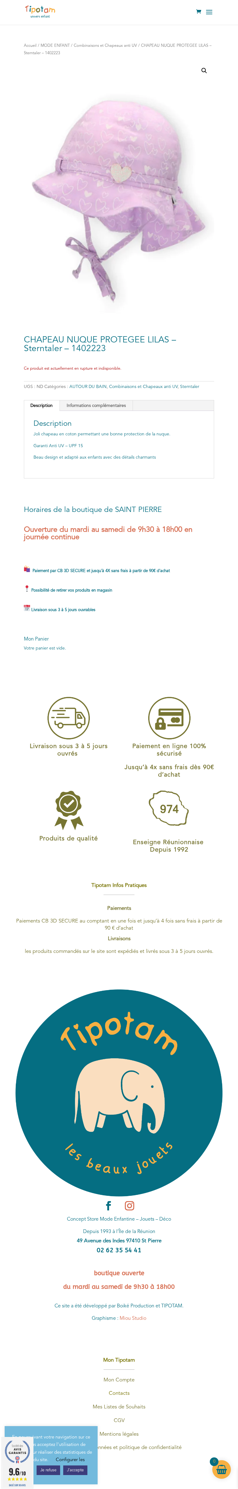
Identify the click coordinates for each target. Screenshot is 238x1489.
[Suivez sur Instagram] (129, 1205)
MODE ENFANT (55, 46)
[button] (204, 70)
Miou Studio (133, 1318)
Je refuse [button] (48, 1470)
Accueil (30, 46)
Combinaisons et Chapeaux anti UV (105, 46)
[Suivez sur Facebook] (108, 1205)
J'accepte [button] (75, 1470)
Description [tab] (41, 405)
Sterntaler (189, 387)
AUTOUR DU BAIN (88, 387)
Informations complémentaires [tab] (96, 405)
